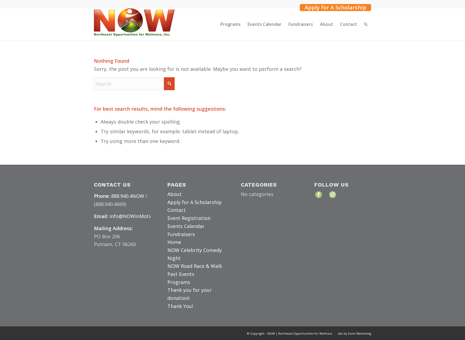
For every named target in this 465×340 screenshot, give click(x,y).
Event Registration (188, 218)
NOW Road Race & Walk (194, 266)
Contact (176, 210)
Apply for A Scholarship (335, 7)
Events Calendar (186, 226)
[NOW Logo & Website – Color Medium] (134, 24)
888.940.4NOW (127, 196)
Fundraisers (181, 234)
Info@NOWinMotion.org (137, 216)
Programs (178, 282)
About (174, 194)
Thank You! (180, 306)
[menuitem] (334, 7)
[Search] (366, 24)
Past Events (180, 274)
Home (174, 242)
